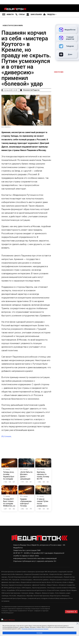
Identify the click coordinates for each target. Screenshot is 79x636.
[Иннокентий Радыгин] (21, 90)
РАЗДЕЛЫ (51, 14)
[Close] (77, 623)
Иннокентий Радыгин (31, 90)
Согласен (39, 633)
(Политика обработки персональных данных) (34, 629)
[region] (39, 629)
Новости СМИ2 (58, 72)
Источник (6, 436)
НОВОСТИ (10, 14)
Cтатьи (21, 14)
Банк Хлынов (36, 14)
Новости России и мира (13, 25)
